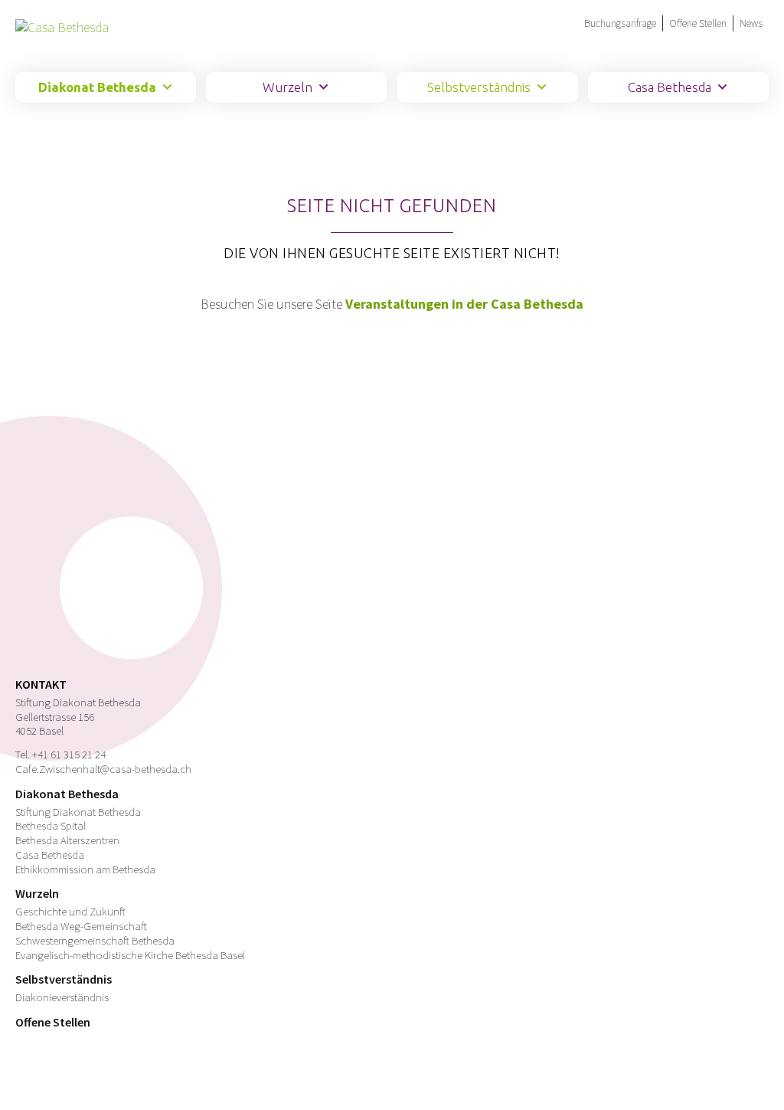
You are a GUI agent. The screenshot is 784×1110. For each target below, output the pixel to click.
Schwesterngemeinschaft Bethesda (95, 940)
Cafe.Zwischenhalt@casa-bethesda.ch (103, 768)
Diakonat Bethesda (97, 87)
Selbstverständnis (479, 87)
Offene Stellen (698, 23)
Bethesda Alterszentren (67, 840)
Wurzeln (287, 87)
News (751, 23)
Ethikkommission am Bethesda (85, 869)
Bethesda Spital (50, 825)
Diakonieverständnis (62, 997)
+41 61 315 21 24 (69, 754)
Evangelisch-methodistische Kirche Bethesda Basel (130, 955)
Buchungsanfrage (620, 23)
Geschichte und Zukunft (70, 911)
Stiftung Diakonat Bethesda (78, 811)
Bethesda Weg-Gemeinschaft (81, 925)
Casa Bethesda (669, 87)
